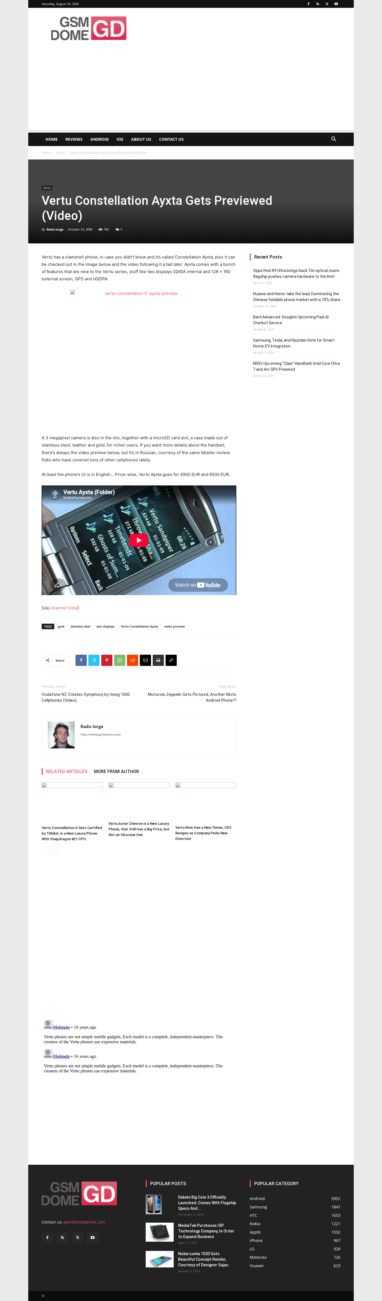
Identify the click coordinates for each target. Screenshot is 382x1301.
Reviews (73, 139)
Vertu (60, 152)
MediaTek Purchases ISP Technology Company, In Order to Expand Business (206, 1231)
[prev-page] (45, 850)
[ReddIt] (132, 660)
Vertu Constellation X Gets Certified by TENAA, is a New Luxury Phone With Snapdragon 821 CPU (72, 833)
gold (61, 626)
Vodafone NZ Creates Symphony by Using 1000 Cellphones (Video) (86, 697)
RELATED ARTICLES (66, 771)
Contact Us (171, 139)
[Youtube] (336, 4)
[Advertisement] (191, 90)
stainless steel (80, 626)
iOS (120, 139)
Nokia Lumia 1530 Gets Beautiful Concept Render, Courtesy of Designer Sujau (203, 1259)
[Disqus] (139, 937)
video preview (174, 626)
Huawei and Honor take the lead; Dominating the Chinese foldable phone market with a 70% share (296, 297)
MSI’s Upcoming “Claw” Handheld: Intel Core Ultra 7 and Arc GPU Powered (296, 366)
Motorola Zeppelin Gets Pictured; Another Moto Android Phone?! (192, 697)
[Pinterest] (106, 660)
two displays (105, 626)
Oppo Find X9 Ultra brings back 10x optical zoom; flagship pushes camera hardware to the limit (296, 273)
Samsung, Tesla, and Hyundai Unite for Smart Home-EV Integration (293, 343)
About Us (141, 139)
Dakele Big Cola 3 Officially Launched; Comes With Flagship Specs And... (207, 1203)
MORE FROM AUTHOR (116, 771)
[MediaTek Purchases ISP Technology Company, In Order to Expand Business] (160, 1232)
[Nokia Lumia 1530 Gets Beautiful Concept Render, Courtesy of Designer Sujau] (160, 1259)
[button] (333, 139)
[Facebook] (308, 4)
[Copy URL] (171, 660)
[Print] (158, 660)
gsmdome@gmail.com (84, 1222)
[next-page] (54, 850)
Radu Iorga (55, 229)
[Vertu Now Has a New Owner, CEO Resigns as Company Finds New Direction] (205, 802)
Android (99, 139)
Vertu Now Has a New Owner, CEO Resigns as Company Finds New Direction (203, 833)
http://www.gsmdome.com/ (101, 734)
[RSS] (317, 4)
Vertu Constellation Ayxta (139, 626)
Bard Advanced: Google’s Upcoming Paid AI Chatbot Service (291, 320)
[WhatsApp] (119, 660)
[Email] (145, 660)
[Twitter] (327, 4)
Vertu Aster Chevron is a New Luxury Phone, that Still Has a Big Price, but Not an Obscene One (139, 829)
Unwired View (63, 607)
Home (52, 139)
